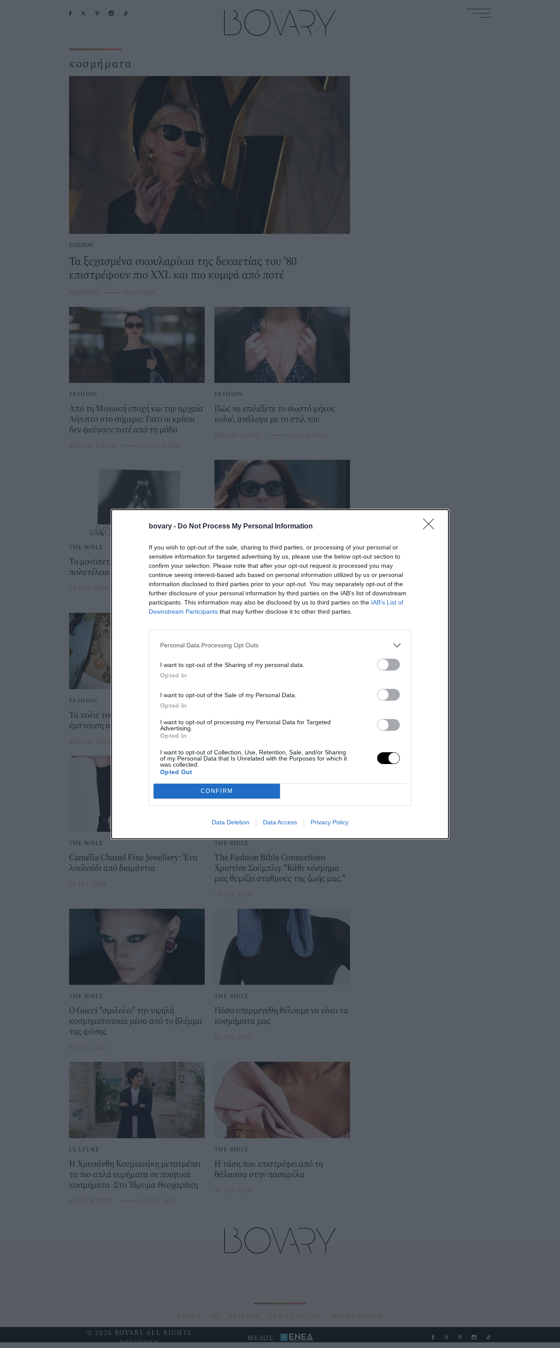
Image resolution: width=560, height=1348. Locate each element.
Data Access (280, 822)
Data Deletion (230, 822)
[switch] (388, 665)
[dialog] (280, 674)
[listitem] (280, 645)
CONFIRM (217, 791)
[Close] (431, 526)
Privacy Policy (330, 822)
